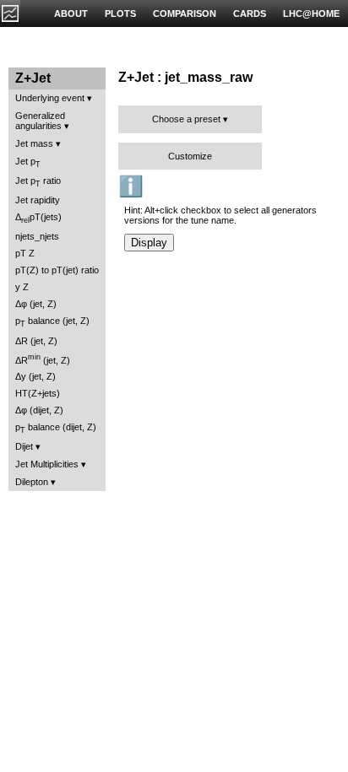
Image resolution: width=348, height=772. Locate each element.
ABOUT (71, 13)
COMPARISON (184, 13)
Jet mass (34, 143)
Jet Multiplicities (47, 464)
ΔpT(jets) (38, 218)
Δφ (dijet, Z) (39, 410)
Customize (190, 156)
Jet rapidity (37, 200)
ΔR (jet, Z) (36, 341)
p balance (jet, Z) (52, 322)
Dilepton (31, 482)
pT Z (25, 253)
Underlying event (49, 98)
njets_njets (37, 236)
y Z (22, 287)
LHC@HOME (311, 13)
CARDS (249, 13)
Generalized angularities (40, 121)
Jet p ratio (38, 181)
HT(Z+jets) (37, 393)
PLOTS (120, 13)
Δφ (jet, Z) (36, 304)
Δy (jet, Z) (35, 376)
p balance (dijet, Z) (55, 428)
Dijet (24, 446)
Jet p (28, 162)
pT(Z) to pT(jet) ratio (57, 270)
